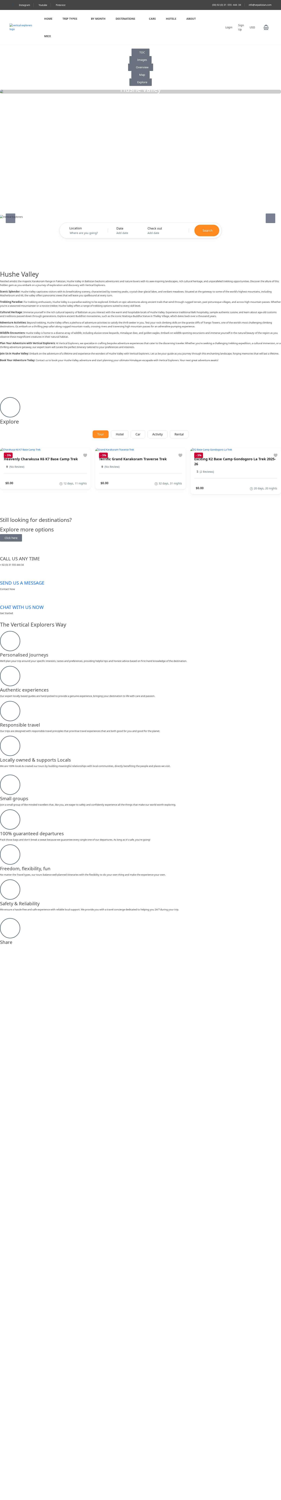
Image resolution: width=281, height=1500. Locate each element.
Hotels (171, 18)
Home (48, 18)
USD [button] (253, 27)
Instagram (24, 5)
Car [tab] (138, 434)
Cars (152, 18)
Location (75, 228)
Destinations (125, 18)
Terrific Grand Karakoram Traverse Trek (133, 459)
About (191, 18)
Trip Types (70, 18)
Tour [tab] (100, 434)
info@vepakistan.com (260, 5)
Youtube (43, 5)
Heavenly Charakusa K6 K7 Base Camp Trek (41, 459)
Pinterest (60, 5)
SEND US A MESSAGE (22, 583)
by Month (98, 18)
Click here (11, 538)
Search (208, 230)
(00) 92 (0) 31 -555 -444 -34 (226, 5)
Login (228, 27)
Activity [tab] (157, 434)
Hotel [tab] (120, 434)
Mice (47, 36)
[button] (266, 27)
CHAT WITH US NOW (22, 607)
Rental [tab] (179, 434)
